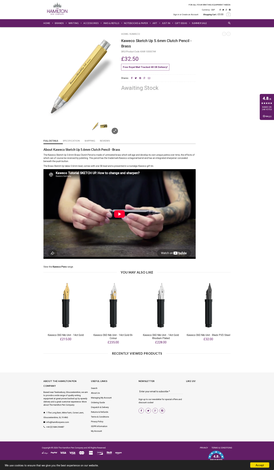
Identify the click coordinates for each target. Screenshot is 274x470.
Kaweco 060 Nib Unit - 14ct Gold (66, 335)
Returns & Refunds (99, 412)
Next (112, 130)
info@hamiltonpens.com (57, 422)
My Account (96, 431)
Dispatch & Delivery (100, 407)
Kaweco (135, 34)
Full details (50, 140)
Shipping (90, 140)
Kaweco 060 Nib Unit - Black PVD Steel (208, 335)
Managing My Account (101, 398)
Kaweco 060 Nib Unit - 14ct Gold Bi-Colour (113, 337)
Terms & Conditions (100, 417)
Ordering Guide (98, 402)
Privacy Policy (97, 421)
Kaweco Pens (60, 266)
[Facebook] (220, 10)
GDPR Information (99, 426)
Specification (71, 140)
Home (124, 34)
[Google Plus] (226, 10)
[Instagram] (230, 10)
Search (94, 388)
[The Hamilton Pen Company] (57, 9)
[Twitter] (223, 10)
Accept (260, 465)
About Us (95, 393)
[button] (216, 457)
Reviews (105, 140)
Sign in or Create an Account (185, 14)
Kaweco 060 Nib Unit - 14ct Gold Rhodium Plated (161, 337)
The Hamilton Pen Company (70, 448)
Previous (50, 130)
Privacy (204, 448)
